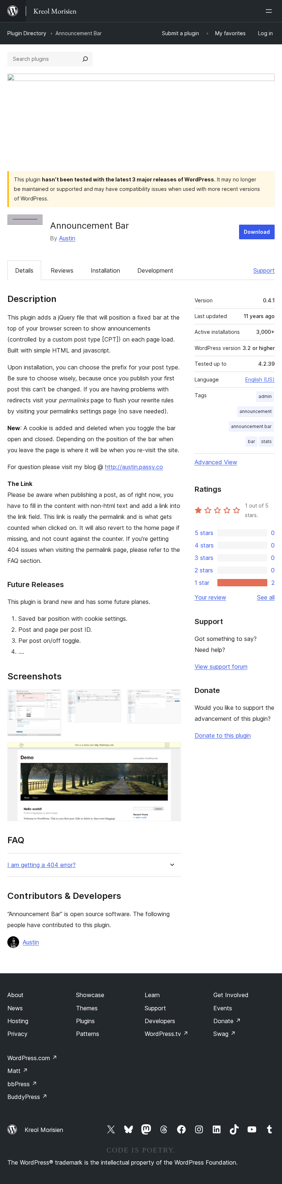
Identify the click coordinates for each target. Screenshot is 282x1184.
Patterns (87, 1033)
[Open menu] (270, 11)
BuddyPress (27, 1096)
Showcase (90, 995)
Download (257, 232)
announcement (255, 411)
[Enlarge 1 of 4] (51, 699)
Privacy (17, 1033)
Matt (17, 1070)
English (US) (260, 379)
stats (266, 441)
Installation (105, 270)
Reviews (62, 270)
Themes (87, 1008)
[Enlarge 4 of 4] (171, 752)
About (15, 995)
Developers (160, 1021)
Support (264, 270)
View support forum (221, 666)
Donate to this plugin (223, 735)
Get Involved (231, 995)
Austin (67, 238)
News (15, 1008)
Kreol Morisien (44, 1129)
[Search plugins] (85, 59)
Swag (224, 1033)
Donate (227, 1021)
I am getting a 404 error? (41, 865)
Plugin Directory (26, 33)
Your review (210, 597)
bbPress (22, 1084)
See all (266, 597)
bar (251, 441)
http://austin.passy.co (134, 467)
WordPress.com (32, 1058)
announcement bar (251, 426)
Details (24, 270)
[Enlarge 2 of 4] (111, 699)
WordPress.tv (166, 1033)
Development (155, 270)
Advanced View (216, 462)
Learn (152, 995)
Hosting (17, 1021)
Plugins (85, 1021)
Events (222, 1008)
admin (265, 396)
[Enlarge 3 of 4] (171, 699)
